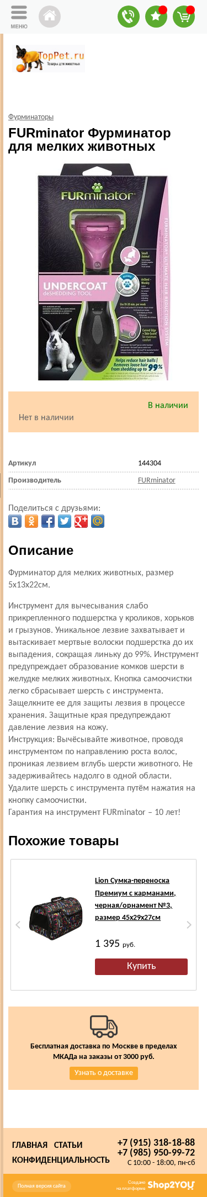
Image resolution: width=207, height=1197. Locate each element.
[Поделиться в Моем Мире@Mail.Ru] (97, 521)
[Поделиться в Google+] (81, 521)
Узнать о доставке (104, 1073)
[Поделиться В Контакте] (15, 521)
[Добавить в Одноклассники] (31, 521)
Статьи (68, 1145)
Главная (29, 1145)
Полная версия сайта (42, 1186)
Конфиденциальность (61, 1160)
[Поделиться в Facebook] (48, 521)
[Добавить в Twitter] (64, 521)
